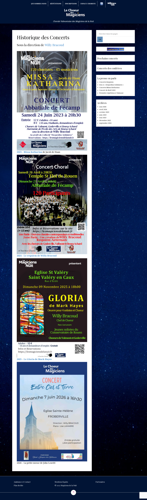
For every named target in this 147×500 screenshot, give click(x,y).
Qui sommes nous (38, 4)
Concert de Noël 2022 (107, 90)
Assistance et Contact (22, 482)
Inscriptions (71, 4)
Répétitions (55, 4)
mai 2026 (102, 107)
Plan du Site (18, 485)
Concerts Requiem (106, 82)
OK (100, 39)
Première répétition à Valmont (111, 93)
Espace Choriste (88, 4)
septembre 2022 (105, 123)
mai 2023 (102, 117)
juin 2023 (102, 115)
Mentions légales (61, 482)
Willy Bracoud (54, 45)
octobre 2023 (104, 112)
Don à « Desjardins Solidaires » (111, 85)
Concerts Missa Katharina (109, 87)
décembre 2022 (105, 120)
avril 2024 (103, 109)
